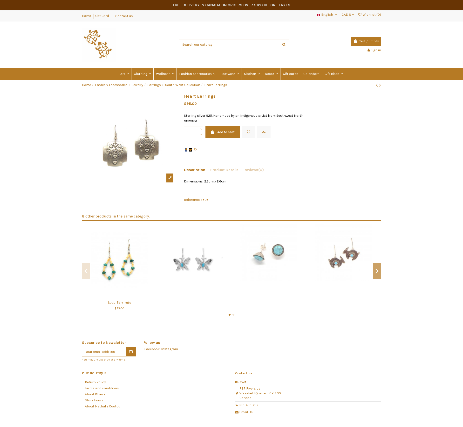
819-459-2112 (249, 405)
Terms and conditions (102, 388)
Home (87, 16)
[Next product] (380, 85)
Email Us (246, 412)
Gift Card (102, 16)
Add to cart (226, 132)
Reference (192, 200)
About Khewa (95, 394)
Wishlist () (371, 15)
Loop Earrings (119, 302)
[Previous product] (377, 85)
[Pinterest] (195, 150)
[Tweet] (190, 150)
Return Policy (95, 382)
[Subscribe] (131, 351)
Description (194, 169)
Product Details (224, 169)
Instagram (169, 349)
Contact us (124, 16)
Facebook (152, 349)
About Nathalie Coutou (102, 406)
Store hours (94, 400)
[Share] (186, 150)
